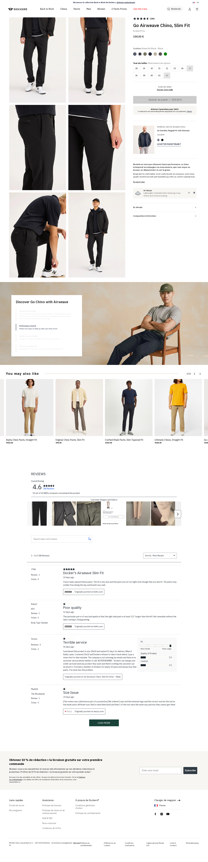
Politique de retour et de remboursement (53, 811)
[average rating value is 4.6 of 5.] (141, 18)
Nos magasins (15, 810)
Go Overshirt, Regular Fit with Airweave (173, 131)
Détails (189, 111)
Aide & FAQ (47, 818)
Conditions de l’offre (51, 828)
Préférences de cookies (110, 844)
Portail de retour (16, 805)
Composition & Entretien (144, 216)
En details (137, 207)
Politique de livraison (51, 805)
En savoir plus (139, 182)
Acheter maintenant (169, 144)
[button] (189, 193)
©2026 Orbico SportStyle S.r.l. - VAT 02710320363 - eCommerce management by (40, 844)
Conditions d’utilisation (129, 844)
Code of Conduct (173, 844)
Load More (104, 722)
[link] (49, 486)
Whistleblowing (192, 843)
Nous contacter (49, 823)
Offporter (76, 843)
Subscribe (190, 770)
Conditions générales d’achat (85, 807)
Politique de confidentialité (87, 813)
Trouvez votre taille (165, 90)
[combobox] (162, 555)
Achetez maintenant (126, 2)
